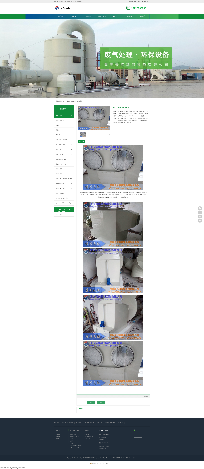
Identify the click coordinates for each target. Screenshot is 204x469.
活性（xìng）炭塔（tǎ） (76, 447)
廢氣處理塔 (79, 101)
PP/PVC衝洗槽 (60, 183)
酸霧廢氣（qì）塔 (74, 436)
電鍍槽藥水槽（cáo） (61, 159)
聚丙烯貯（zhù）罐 (61, 164)
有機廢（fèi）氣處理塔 (61, 139)
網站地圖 (131, 1)
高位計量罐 (59, 173)
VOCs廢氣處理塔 (60, 144)
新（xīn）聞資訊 (89, 422)
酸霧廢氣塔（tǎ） (60, 120)
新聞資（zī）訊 (102, 16)
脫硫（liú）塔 (59, 154)
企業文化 (58, 434)
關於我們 (74, 16)
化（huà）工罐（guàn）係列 (63, 203)
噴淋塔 (58, 125)
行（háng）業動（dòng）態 (88, 437)
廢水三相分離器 (60, 193)
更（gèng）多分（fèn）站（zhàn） (129, 457)
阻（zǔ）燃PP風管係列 (62, 198)
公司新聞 (86, 434)
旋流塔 (58, 130)
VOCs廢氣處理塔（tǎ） (76, 445)
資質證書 (58, 436)
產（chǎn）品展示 (75, 430)
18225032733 (200, 208)
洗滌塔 (58, 134)
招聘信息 (58, 438)
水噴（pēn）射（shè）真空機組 (64, 178)
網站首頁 (61, 16)
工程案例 (115, 16)
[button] (79, 134)
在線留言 (139, 1)
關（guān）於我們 (67, 422)
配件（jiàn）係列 (60, 188)
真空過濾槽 (59, 169)
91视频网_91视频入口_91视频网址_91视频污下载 (12, 468)
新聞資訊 (87, 430)
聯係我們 (146, 1)
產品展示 (88, 16)
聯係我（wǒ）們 (110, 422)
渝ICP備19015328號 (116, 457)
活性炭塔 (58, 149)
